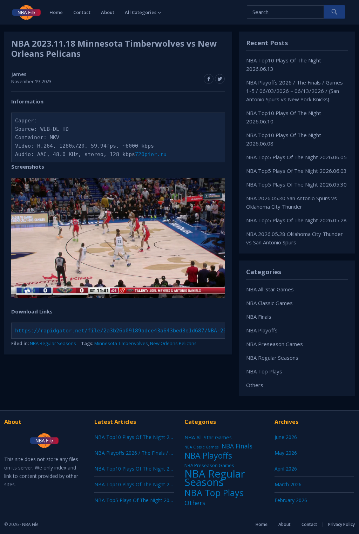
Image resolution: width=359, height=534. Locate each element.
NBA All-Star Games (270, 289)
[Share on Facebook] (209, 79)
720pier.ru (151, 154)
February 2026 (291, 500)
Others (254, 384)
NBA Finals (258, 316)
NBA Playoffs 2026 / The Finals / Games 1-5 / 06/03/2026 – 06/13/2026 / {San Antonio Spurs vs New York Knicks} (294, 91)
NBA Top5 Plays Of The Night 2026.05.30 (296, 184)
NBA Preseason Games (274, 343)
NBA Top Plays (264, 371)
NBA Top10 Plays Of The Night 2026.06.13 (142, 437)
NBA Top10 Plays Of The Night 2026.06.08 (142, 484)
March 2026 (288, 484)
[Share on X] (220, 79)
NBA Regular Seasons (53, 343)
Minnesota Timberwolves (121, 343)
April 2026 (286, 468)
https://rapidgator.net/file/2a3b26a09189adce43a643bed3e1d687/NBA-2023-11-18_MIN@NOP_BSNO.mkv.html (168, 330)
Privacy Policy (341, 524)
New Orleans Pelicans (173, 343)
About (107, 12)
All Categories (140, 12)
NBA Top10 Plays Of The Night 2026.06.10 (142, 468)
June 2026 (286, 437)
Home (56, 12)
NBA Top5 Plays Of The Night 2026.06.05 (296, 157)
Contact (81, 12)
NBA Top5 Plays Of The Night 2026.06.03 (296, 170)
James (18, 74)
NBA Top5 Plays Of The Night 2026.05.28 (296, 220)
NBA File (30, 524)
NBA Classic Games (269, 302)
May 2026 (286, 452)
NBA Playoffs (262, 330)
